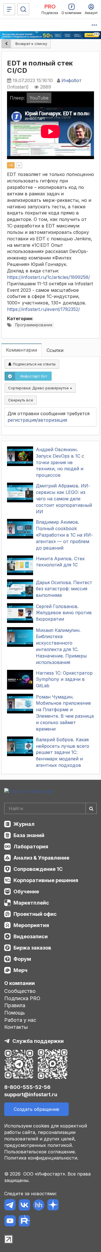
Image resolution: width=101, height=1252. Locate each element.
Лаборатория (30, 846)
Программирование (33, 325)
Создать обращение (36, 1109)
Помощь (14, 1013)
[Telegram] (10, 1205)
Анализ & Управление (41, 858)
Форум (22, 959)
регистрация (22, 420)
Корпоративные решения (45, 880)
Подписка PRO (22, 998)
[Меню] (9, 9)
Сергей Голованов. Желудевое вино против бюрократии (64, 613)
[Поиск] (23, 9)
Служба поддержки (38, 1041)
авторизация (52, 420)
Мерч (20, 970)
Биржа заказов (32, 948)
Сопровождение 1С (38, 869)
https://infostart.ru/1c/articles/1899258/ (48, 277)
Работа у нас (20, 1020)
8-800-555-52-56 (27, 1087)
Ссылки (55, 350)
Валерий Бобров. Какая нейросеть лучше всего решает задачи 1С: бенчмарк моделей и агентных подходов (62, 752)
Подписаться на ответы (34, 364)
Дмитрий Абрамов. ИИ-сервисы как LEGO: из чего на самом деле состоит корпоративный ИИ (64, 498)
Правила (14, 1005)
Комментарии (21, 350)
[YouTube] (10, 1221)
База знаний (28, 835)
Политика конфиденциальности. (41, 1158)
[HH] (38, 1205)
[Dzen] (53, 1205)
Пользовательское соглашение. (40, 1151)
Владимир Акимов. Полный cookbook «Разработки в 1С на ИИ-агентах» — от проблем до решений (64, 534)
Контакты (16, 1027)
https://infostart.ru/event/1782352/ (43, 309)
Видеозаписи (30, 936)
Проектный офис (35, 914)
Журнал (24, 824)
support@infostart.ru (30, 1094)
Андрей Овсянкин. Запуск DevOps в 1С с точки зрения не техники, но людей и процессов (60, 462)
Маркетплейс (31, 903)
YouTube (39, 98)
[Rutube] (24, 1221)
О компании (19, 983)
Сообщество (20, 991)
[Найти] (91, 808)
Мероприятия (31, 925)
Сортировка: (39, 388)
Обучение (26, 891)
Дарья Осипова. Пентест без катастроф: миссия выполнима (64, 589)
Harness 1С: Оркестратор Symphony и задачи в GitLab (64, 679)
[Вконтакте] (24, 1205)
